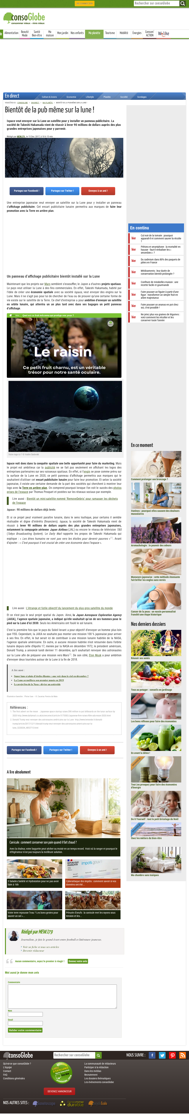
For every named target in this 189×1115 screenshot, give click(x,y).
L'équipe (7, 1067)
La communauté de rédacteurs (100, 1063)
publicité (50, 467)
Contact (7, 1071)
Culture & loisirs (49, 97)
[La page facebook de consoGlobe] (152, 1055)
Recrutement (90, 1074)
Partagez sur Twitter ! (62, 190)
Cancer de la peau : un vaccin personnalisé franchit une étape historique (153, 613)
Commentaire (14, 982)
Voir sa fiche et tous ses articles (41, 947)
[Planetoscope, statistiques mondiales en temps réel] (44, 1104)
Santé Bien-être (37, 33)
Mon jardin (62, 33)
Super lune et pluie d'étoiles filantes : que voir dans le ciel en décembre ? (51, 676)
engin (87, 471)
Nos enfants (77, 33)
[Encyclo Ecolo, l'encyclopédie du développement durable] (98, 1104)
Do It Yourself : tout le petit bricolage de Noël (154, 819)
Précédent (120, 156)
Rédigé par (36, 932)
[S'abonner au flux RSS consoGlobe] (182, 1055)
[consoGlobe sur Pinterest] (172, 1055)
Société (124, 97)
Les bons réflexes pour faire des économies (153, 721)
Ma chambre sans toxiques (145, 875)
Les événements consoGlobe (99, 1082)
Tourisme (110, 33)
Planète (107, 97)
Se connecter (85, 3)
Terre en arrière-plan (34, 488)
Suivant (8, 156)
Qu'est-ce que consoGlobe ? (17, 1063)
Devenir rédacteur (33, 950)
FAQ (5, 1074)
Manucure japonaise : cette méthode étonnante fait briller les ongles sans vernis (155, 578)
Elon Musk (95, 655)
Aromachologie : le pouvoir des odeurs (151, 545)
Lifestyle (90, 97)
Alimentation (11, 33)
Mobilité (124, 33)
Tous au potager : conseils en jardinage (151, 689)
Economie (71, 97)
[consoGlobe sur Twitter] (162, 1055)
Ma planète (94, 33)
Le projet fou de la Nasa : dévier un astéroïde (37, 684)
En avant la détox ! (140, 752)
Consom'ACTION (149, 33)
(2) (70, 654)
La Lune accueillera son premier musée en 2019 (39, 680)
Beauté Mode (25, 33)
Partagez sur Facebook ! (26, 190)
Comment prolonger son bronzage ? (149, 479)
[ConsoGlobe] (24, 17)
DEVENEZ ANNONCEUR (59, 1091)
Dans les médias (92, 1071)
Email (10, 1020)
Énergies (137, 33)
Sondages (142, 97)
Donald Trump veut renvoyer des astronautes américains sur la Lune (44, 719)
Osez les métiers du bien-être (146, 838)
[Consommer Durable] (72, 1104)
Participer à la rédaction (96, 1067)
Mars (47, 284)
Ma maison (50, 33)
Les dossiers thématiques (97, 1078)
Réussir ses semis (140, 658)
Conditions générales (14, 1078)
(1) (111, 537)
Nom (10, 1010)
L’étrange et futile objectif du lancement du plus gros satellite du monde (69, 608)
